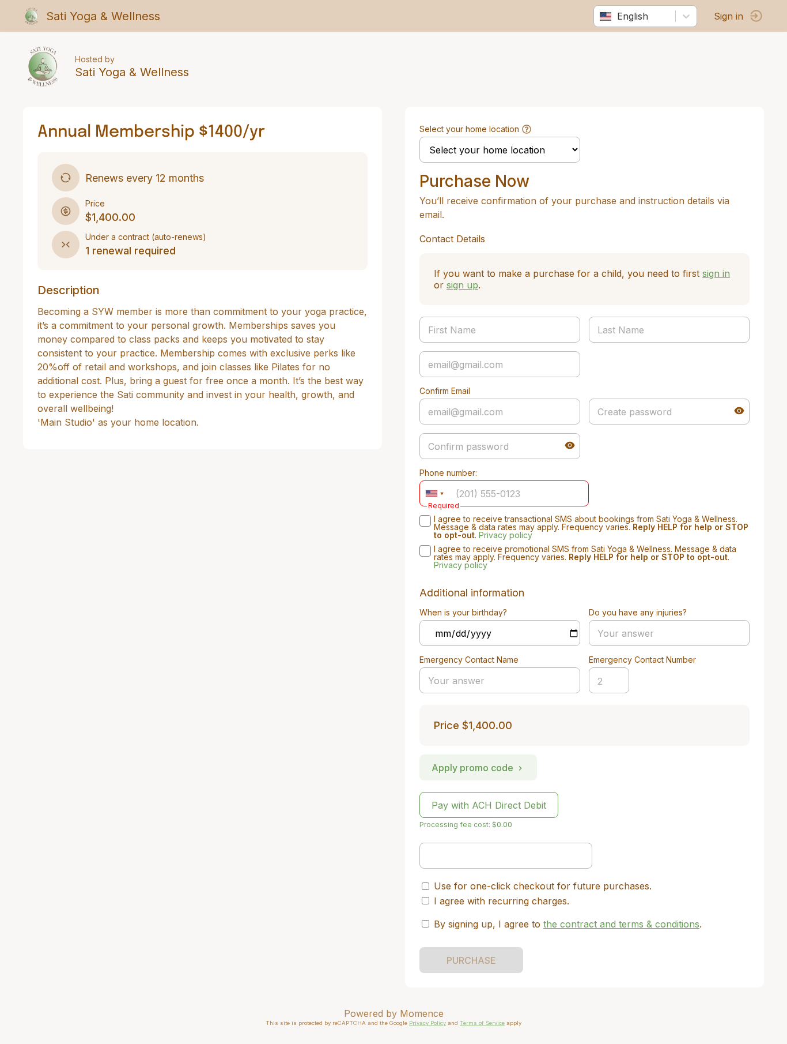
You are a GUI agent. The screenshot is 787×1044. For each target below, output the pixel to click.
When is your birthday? (463, 612)
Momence (422, 1013)
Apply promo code (472, 767)
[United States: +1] (434, 493)
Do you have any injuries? (638, 612)
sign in (716, 273)
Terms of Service (482, 1023)
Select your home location (469, 129)
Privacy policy (505, 535)
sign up (462, 285)
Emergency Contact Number (642, 659)
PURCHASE (471, 960)
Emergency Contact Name (469, 659)
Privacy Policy (427, 1023)
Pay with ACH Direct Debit (489, 805)
